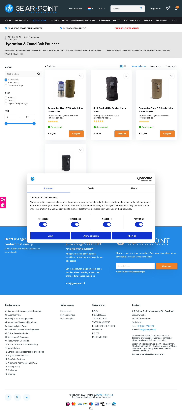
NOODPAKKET (162, 20)
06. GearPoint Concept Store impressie (22, 330)
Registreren (65, 311)
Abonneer (166, 266)
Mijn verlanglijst (67, 318)
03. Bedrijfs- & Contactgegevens (19, 318)
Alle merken (13, 79)
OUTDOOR (148, 20)
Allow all (132, 235)
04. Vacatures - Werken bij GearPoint (21, 322)
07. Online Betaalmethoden (17, 333)
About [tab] (134, 188)
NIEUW (8, 20)
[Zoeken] (141, 8)
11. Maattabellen (12, 348)
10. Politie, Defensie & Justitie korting (21, 344)
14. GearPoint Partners (15, 359)
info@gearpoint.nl (75, 283)
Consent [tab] (48, 188)
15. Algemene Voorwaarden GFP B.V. (21, 363)
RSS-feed (108, 395)
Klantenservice (75, 8)
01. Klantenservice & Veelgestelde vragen (23, 311)
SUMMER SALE (21, 20)
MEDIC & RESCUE (132, 20)
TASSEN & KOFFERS (58, 20)
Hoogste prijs (171, 66)
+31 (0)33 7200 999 (145, 326)
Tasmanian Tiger (15, 85)
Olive (11, 100)
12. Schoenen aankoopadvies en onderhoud (24, 352)
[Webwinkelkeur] (174, 395)
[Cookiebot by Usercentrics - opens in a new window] (139, 179)
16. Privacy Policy (12, 366)
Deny (50, 235)
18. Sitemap (10, 374)
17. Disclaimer (11, 370)
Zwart (12, 98)
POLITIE (117, 20)
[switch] (75, 224)
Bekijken (76, 134)
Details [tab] (91, 188)
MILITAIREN (104, 20)
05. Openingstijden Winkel (16, 326)
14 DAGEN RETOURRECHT (20, 28)
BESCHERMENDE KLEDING (83, 20)
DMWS (99, 395)
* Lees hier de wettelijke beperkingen (130, 272)
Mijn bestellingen (68, 315)
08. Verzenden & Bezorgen (17, 337)
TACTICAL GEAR (38, 20)
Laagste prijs (156, 66)
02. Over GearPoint (13, 315)
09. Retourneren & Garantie (17, 341)
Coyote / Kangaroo (18, 103)
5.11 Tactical (13, 82)
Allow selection (91, 235)
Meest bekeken (139, 66)
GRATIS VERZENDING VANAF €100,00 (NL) (136, 28)
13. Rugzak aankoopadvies (17, 355)
